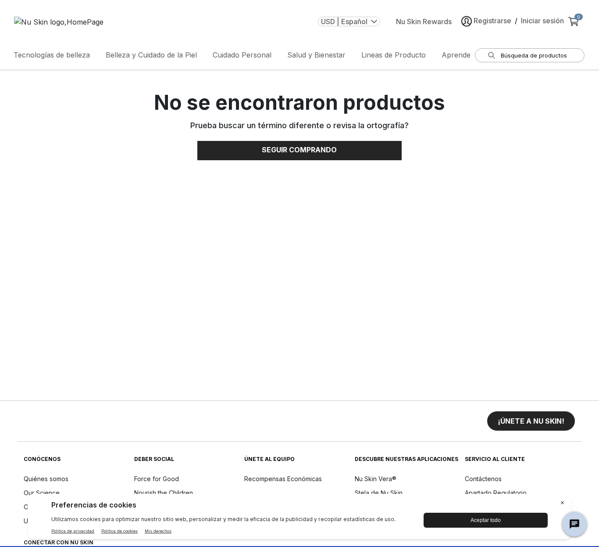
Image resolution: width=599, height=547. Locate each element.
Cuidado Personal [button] (242, 54)
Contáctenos (483, 478)
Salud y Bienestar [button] (316, 54)
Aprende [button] (456, 54)
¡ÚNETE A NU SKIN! (531, 421)
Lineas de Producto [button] (393, 54)
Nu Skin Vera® (375, 478)
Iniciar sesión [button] (542, 20)
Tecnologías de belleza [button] (52, 54)
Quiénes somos (46, 478)
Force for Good (156, 478)
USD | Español (344, 21)
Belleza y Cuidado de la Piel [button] (151, 54)
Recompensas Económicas (283, 478)
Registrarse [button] (492, 20)
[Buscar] (491, 55)
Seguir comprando (299, 149)
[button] (531, 421)
